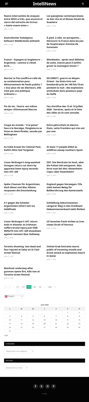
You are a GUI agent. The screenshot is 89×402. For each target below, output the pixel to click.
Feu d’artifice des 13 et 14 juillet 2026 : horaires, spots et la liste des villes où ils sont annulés (65, 109)
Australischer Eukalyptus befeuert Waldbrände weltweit (22, 39)
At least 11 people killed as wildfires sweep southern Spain (65, 148)
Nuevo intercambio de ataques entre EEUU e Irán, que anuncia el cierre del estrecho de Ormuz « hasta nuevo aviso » (23, 20)
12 (33, 320)
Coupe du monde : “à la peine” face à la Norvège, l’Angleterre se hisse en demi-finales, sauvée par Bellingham (23, 129)
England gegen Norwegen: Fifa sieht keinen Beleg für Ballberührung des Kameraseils (65, 187)
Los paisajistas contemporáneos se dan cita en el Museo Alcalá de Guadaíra (65, 19)
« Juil (6, 335)
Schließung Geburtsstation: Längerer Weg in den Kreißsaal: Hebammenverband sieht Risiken (66, 206)
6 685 (50, 287)
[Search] (82, 3)
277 (17, 287)
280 (34, 287)
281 (40, 287)
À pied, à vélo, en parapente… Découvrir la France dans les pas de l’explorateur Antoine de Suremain (65, 42)
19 (33, 324)
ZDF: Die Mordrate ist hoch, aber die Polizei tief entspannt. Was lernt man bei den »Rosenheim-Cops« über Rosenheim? (65, 167)
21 (56, 324)
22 (68, 324)
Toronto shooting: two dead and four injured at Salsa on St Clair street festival (22, 249)
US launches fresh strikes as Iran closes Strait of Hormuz (65, 223)
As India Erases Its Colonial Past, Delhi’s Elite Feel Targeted (22, 148)
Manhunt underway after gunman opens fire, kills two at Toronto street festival (22, 271)
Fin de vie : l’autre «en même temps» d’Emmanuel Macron (20, 108)
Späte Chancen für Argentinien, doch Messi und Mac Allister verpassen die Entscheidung (22, 187)
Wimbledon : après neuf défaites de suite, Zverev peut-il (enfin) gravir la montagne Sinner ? (65, 62)
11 (21, 320)
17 (10, 324)
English (11, 296)
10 (10, 320)
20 (44, 324)
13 (44, 320)
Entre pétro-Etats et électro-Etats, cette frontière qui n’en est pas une (66, 128)
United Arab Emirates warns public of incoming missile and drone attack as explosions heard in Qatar (66, 251)
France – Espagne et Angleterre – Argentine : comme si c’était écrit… (23, 62)
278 (23, 287)
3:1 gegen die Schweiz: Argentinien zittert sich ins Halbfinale (19, 206)
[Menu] (6, 3)
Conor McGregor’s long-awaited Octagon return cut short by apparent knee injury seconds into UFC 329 (22, 167)
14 (56, 320)
